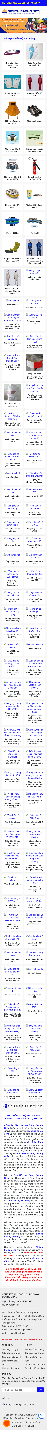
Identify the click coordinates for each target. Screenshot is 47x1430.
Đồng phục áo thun (35, 1418)
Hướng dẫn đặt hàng (34, 1349)
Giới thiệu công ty (10, 1349)
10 (31, 1106)
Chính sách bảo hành (35, 1364)
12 (37, 1106)
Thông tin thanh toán (34, 1353)
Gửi (40, 1390)
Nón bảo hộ (30, 1426)
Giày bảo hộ (17, 1426)
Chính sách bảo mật (11, 1357)
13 (41, 1106)
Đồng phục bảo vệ (32, 1422)
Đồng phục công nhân (13, 1418)
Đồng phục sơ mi (14, 1422)
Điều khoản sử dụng (11, 1353)
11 (34, 1106)
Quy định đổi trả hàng (35, 1368)
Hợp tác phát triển (10, 1368)
